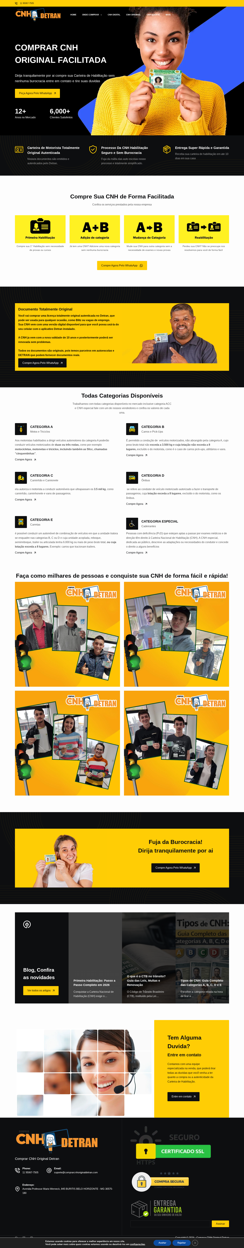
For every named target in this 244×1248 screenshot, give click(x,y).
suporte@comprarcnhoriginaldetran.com (76, 1172)
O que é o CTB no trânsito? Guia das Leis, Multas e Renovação (146, 981)
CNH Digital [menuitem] (114, 15)
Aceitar (162, 1242)
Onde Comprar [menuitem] (90, 15)
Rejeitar (181, 1242)
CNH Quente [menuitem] (153, 15)
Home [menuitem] (73, 15)
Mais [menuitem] (168, 15)
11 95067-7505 (30, 1172)
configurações (137, 1244)
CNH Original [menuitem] (133, 15)
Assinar (220, 1223)
